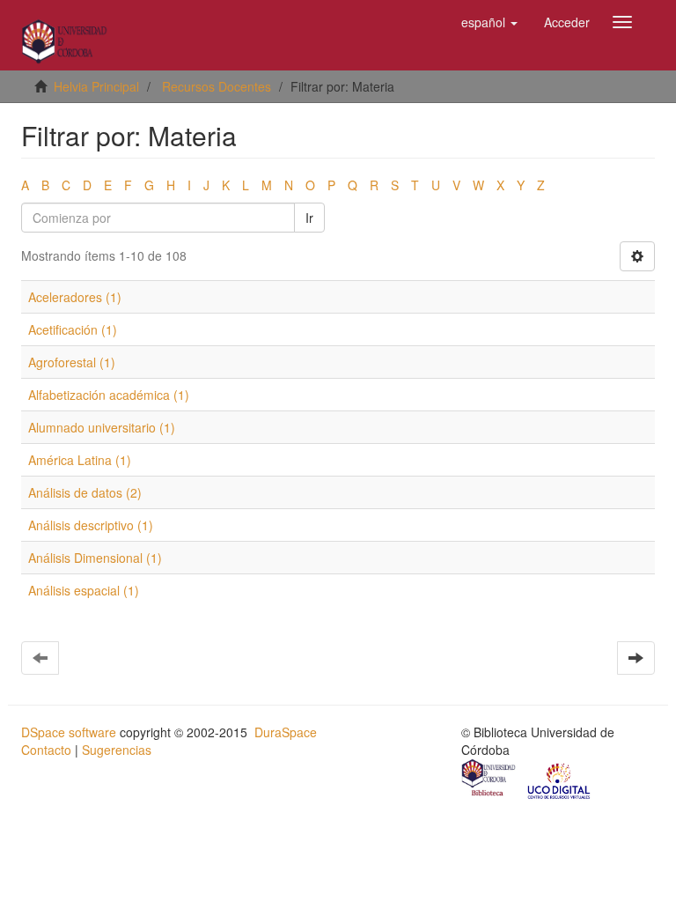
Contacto (46, 749)
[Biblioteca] (489, 779)
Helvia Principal (96, 86)
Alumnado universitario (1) (101, 427)
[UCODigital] (560, 779)
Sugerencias (116, 749)
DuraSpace (285, 732)
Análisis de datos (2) (85, 492)
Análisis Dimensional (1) (95, 557)
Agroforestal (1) (71, 362)
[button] (489, 22)
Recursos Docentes (216, 86)
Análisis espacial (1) (83, 590)
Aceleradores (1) (74, 297)
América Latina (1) (79, 460)
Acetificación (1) (72, 329)
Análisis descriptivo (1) (90, 525)
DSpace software (68, 732)
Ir (309, 217)
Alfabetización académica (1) (108, 394)
